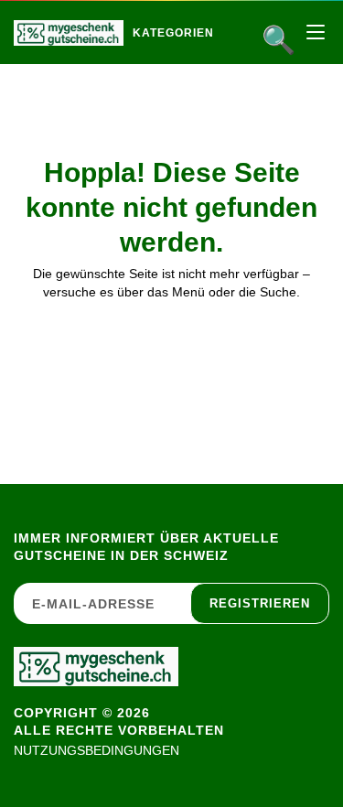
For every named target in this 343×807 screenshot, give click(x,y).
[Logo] (68, 33)
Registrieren (259, 603)
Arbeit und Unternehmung (253, 72)
